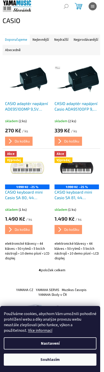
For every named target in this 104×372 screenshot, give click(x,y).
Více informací (40, 330)
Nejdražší (61, 39)
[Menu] (93, 6)
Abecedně (13, 50)
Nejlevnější (41, 39)
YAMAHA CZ (24, 290)
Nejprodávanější (86, 39)
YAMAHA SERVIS (47, 290)
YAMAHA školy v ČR (52, 294)
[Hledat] (66, 6)
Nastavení (50, 343)
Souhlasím (50, 359)
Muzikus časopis (74, 290)
